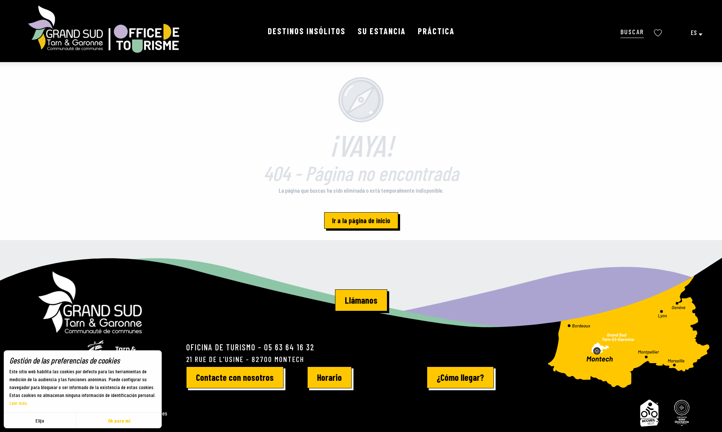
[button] (632, 31)
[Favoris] (659, 33)
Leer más (18, 403)
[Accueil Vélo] (649, 413)
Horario (329, 377)
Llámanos (361, 300)
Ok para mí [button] (119, 420)
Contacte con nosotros (235, 377)
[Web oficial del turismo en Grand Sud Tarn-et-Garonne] (104, 29)
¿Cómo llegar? (460, 377)
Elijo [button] (39, 420)
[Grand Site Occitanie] (682, 413)
